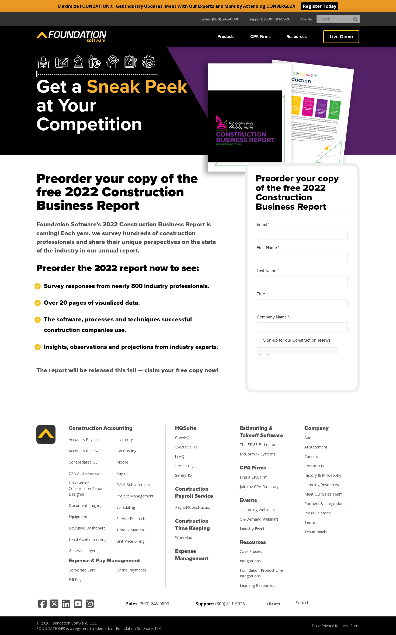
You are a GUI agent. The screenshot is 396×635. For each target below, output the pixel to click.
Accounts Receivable (87, 450)
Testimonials (315, 531)
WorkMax (183, 537)
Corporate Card (82, 570)
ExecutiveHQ (186, 447)
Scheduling (125, 507)
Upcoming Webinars (257, 509)
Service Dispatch (130, 518)
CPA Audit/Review (84, 473)
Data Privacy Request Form (336, 625)
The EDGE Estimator (258, 444)
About (309, 437)
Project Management (135, 496)
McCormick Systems (257, 454)
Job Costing (126, 450)
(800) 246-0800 (154, 604)
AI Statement (315, 447)
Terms (310, 522)
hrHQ (179, 456)
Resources (296, 36)
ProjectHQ (184, 465)
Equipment (78, 516)
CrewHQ (182, 437)
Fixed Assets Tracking (87, 539)
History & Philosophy (322, 475)
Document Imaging (85, 505)
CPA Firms (260, 36)
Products (226, 36)
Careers (311, 456)
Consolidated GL (83, 462)
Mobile (122, 462)
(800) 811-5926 (230, 604)
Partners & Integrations (324, 503)
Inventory (124, 439)
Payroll (122, 473)
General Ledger (82, 550)
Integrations (250, 560)
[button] (226, 36)
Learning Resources (257, 585)
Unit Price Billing (130, 541)
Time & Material (130, 529)
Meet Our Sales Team (323, 494)
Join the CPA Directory (259, 486)
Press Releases (317, 512)
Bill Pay (75, 579)
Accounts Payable (84, 439)
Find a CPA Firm (254, 477)
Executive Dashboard (87, 528)
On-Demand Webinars (259, 519)
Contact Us (314, 465)
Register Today (319, 6)
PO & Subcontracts (133, 484)
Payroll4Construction (193, 507)
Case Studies (251, 551)
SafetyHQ (183, 475)
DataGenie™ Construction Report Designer (86, 488)
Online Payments (131, 570)
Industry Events (253, 528)
